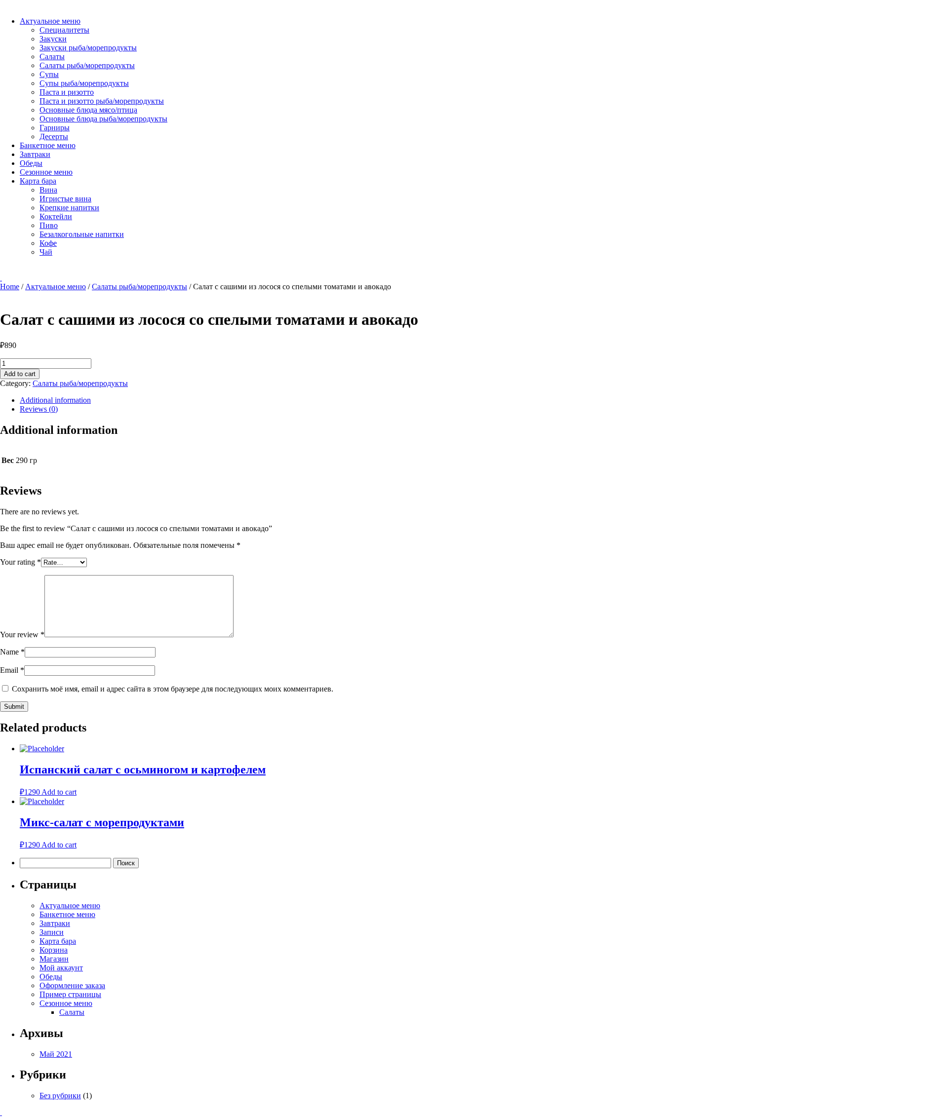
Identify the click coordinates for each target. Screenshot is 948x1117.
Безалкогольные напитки (82, 234)
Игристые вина (65, 198)
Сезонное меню (46, 172)
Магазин (54, 959)
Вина (48, 190)
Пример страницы (70, 994)
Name (12, 652)
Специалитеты (64, 30)
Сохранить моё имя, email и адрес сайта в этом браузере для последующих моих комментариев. (172, 689)
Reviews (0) (39, 409)
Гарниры (55, 127)
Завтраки (35, 154)
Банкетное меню (48, 145)
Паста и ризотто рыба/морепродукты (102, 101)
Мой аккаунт (61, 967)
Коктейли (56, 216)
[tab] (484, 400)
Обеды (31, 163)
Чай (46, 252)
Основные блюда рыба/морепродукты (103, 119)
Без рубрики (60, 1095)
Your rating (20, 562)
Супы (49, 74)
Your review (22, 634)
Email (12, 670)
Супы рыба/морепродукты (84, 83)
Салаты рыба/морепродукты (87, 65)
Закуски (53, 39)
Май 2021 (56, 1054)
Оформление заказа (72, 985)
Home (9, 286)
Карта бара (38, 181)
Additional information (55, 400)
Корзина (54, 950)
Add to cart (20, 374)
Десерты (54, 136)
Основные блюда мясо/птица (88, 110)
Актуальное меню (50, 21)
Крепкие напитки (69, 207)
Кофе (48, 243)
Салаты (52, 56)
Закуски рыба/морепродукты (88, 47)
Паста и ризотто (67, 92)
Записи (52, 932)
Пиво (49, 225)
